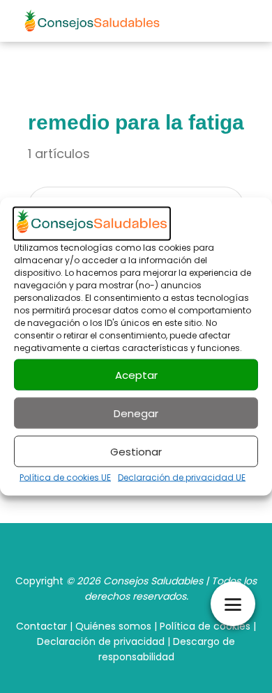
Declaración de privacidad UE (181, 477)
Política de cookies (205, 626)
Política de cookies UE (65, 477)
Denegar (136, 412)
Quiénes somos (113, 626)
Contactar (41, 626)
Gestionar (136, 451)
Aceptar (136, 374)
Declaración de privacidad (101, 641)
